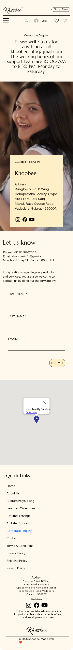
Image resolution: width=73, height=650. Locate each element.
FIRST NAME (17, 294)
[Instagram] (18, 219)
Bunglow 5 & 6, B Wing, (32, 189)
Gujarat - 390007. (44, 208)
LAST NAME (17, 316)
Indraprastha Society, (31, 194)
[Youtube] (32, 219)
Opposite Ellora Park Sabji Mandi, (36, 199)
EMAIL (13, 338)
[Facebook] (25, 219)
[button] (6, 20)
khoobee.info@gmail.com (36, 51)
